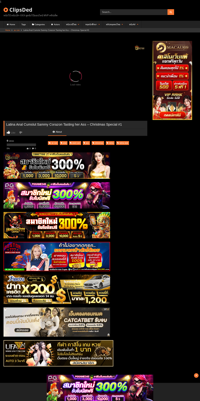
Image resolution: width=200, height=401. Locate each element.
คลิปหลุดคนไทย (113, 24)
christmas (99, 143)
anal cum (76, 143)
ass (87, 143)
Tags (23, 24)
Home (12, 24)
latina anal (123, 143)
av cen (17, 30)
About (58, 132)
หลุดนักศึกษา (91, 24)
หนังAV (132, 24)
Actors (57, 24)
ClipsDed (20, 9)
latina (111, 143)
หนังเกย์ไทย (71, 24)
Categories (40, 24)
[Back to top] (191, 393)
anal (65, 143)
